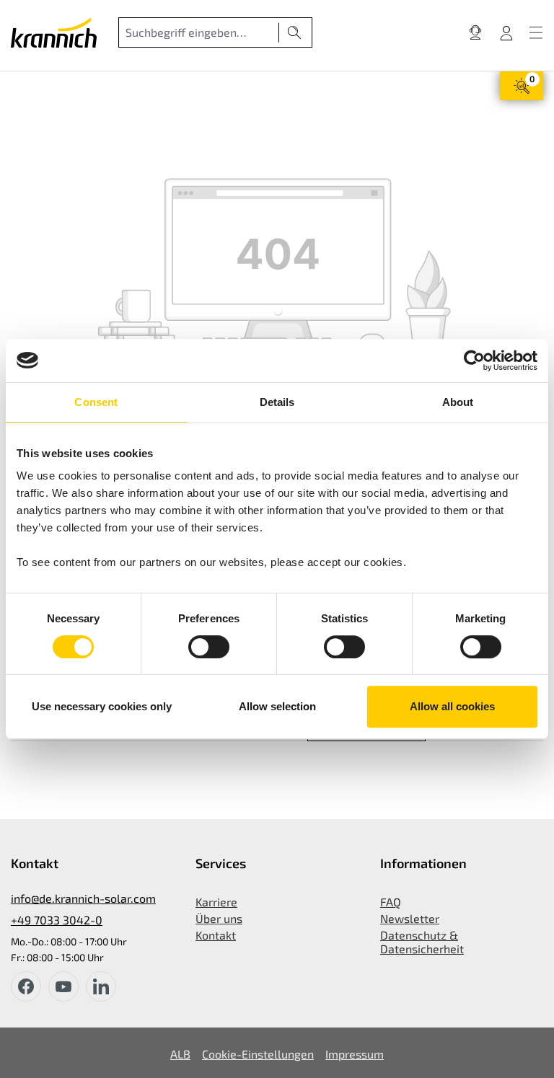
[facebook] (26, 986)
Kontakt (215, 935)
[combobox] (198, 32)
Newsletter (409, 918)
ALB (180, 1054)
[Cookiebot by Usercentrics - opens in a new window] (474, 360)
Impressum (354, 1054)
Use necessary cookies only (102, 706)
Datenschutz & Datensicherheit (422, 941)
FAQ (390, 902)
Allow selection (277, 706)
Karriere (216, 902)
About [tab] (458, 402)
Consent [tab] (96, 402)
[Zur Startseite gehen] (54, 32)
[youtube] (63, 986)
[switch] (208, 646)
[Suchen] (295, 32)
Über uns (218, 918)
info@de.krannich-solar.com (83, 898)
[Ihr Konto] (506, 32)
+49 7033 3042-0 (56, 920)
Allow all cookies (452, 706)
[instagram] (101, 986)
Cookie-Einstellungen (258, 1054)
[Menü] (536, 32)
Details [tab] (277, 402)
